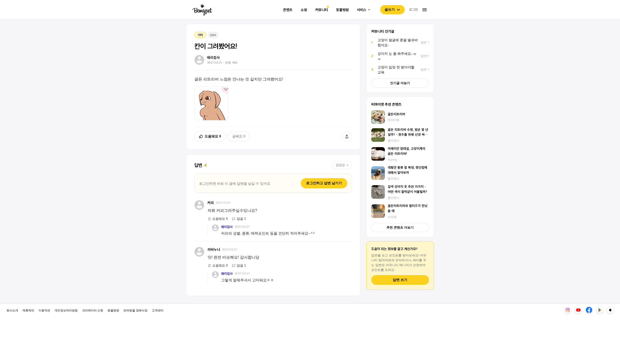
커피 (211, 202)
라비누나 (214, 249)
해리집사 (227, 227)
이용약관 (44, 310)
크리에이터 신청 (92, 310)
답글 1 (241, 219)
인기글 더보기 (400, 83)
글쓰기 (390, 9)
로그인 (413, 9)
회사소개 (12, 310)
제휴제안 (28, 310)
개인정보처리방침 (66, 310)
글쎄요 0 (238, 136)
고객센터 (157, 310)
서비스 (361, 10)
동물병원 (342, 10)
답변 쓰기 (400, 280)
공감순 (340, 165)
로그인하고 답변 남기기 (324, 183)
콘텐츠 (288, 10)
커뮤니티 (321, 10)
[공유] (347, 136)
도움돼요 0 (213, 136)
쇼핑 (304, 10)
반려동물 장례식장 (135, 310)
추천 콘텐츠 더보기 (400, 227)
